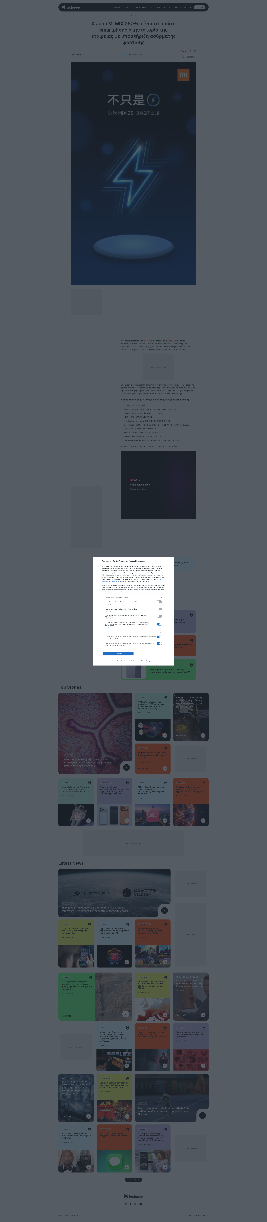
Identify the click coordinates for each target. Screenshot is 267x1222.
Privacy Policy (145, 661)
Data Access (133, 661)
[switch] (159, 601)
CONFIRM (118, 653)
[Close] (170, 561)
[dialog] (133, 611)
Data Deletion (121, 661)
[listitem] (133, 597)
